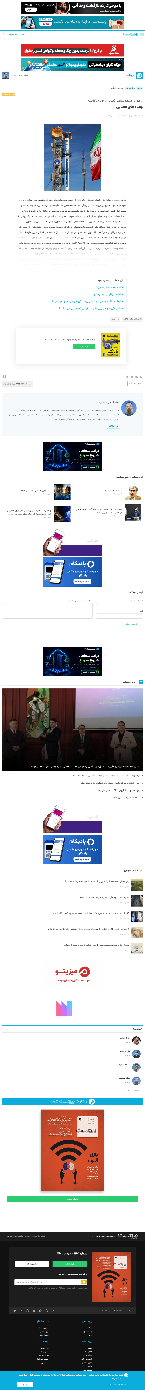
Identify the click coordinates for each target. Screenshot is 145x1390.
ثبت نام (11, 34)
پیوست (139, 88)
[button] (142, 34)
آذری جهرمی (115, 319)
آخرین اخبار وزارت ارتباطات (132, 319)
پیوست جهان (87, 1370)
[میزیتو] (72, 976)
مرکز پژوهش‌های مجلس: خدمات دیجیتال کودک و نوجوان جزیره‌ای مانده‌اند (106, 776)
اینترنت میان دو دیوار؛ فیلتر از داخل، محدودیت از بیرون (104, 897)
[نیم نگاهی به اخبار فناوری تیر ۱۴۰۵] (62, 500)
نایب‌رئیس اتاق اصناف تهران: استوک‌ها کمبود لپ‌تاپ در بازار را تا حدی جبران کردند (98, 511)
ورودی (90, 1348)
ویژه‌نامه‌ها (45, 1348)
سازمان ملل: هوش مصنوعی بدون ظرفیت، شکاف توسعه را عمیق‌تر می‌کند (96, 945)
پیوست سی (44, 1331)
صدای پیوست (44, 1328)
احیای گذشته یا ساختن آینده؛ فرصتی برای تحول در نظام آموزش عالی (110, 783)
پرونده (131, 75)
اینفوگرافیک (44, 1335)
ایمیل (141, 611)
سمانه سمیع (124, 1065)
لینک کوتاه (11, 384)
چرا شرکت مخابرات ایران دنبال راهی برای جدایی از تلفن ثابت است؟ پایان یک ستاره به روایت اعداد (29, 512)
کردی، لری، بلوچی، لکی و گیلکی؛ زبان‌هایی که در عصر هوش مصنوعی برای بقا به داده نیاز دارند (88, 929)
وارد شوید (25, 1384)
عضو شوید (112, 1384)
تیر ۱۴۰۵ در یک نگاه (113, 491)
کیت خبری (45, 1362)
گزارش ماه (129, 88)
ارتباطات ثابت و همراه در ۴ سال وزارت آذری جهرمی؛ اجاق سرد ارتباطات (85, 301)
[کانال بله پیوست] (72, 22)
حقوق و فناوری (87, 1362)
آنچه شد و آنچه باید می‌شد (107, 287)
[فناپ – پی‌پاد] (72, 572)
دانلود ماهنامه (70, 1264)
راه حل (90, 1366)
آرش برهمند (125, 1051)
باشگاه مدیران (87, 1355)
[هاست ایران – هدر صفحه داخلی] (72, 64)
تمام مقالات (113, 426)
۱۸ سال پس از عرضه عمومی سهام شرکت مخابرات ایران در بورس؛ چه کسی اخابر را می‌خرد (89, 913)
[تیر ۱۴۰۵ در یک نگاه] (133, 500)
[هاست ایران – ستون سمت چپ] (72, 456)
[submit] (84, 1282)
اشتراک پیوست (72, 1199)
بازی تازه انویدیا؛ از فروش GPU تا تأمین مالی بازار (119, 790)
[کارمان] (72, 1008)
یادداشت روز (88, 1331)
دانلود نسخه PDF (135, 383)
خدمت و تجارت (86, 1359)
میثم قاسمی (19, 75)
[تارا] (72, 541)
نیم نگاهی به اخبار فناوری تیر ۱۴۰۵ (36, 491)
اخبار (90, 1328)
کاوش (90, 1335)
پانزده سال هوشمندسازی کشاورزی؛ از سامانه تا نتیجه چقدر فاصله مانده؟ (97, 881)
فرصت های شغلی (42, 1359)
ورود (23, 34)
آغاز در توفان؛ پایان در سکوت (106, 294)
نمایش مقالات (32, 1264)
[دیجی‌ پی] (72, 8)
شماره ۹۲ (111, 116)
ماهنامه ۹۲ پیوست (84, 347)
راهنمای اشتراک (43, 1355)
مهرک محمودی (123, 1038)
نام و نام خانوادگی (136, 601)
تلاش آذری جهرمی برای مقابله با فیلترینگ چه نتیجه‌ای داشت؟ (90, 308)
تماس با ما (45, 1351)
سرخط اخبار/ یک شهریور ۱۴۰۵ (126, 798)
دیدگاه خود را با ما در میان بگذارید (81, 601)
